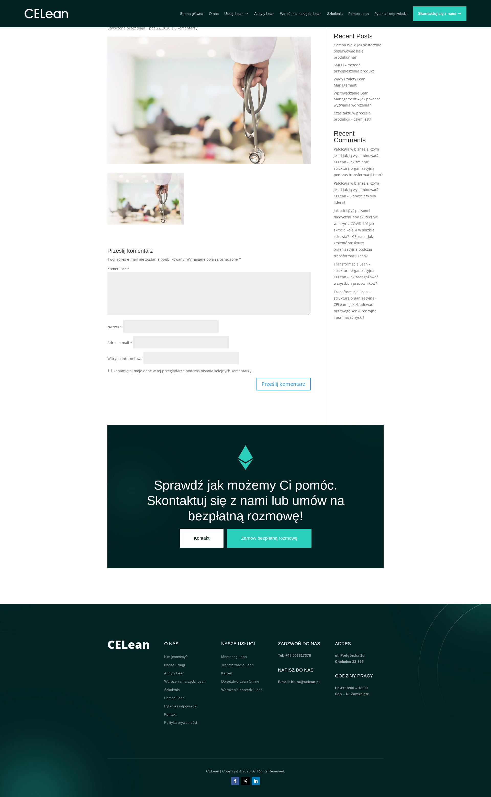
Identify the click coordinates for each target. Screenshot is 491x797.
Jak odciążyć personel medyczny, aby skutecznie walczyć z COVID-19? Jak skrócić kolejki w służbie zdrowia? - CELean (356, 223)
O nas (214, 14)
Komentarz (118, 268)
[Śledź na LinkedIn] (256, 781)
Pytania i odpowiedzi (390, 14)
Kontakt (201, 538)
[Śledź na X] (245, 781)
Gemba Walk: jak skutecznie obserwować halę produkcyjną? (357, 51)
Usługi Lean (233, 14)
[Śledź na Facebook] (235, 781)
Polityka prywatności (180, 722)
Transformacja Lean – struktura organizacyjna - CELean (355, 270)
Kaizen (226, 673)
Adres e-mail (119, 342)
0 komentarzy (185, 28)
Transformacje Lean (237, 665)
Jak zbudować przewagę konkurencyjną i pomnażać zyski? (355, 311)
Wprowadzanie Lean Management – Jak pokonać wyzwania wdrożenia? (357, 99)
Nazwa (114, 326)
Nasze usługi (174, 665)
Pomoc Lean (358, 14)
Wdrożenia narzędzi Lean (300, 14)
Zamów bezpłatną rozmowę (269, 538)
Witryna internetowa (124, 358)
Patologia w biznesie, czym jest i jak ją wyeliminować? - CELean (357, 155)
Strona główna (191, 14)
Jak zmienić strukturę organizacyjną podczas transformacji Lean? (358, 168)
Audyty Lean (264, 14)
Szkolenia (335, 14)
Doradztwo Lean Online (240, 681)
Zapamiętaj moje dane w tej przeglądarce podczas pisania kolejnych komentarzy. (183, 370)
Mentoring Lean (234, 657)
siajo (141, 28)
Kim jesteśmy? (176, 657)
